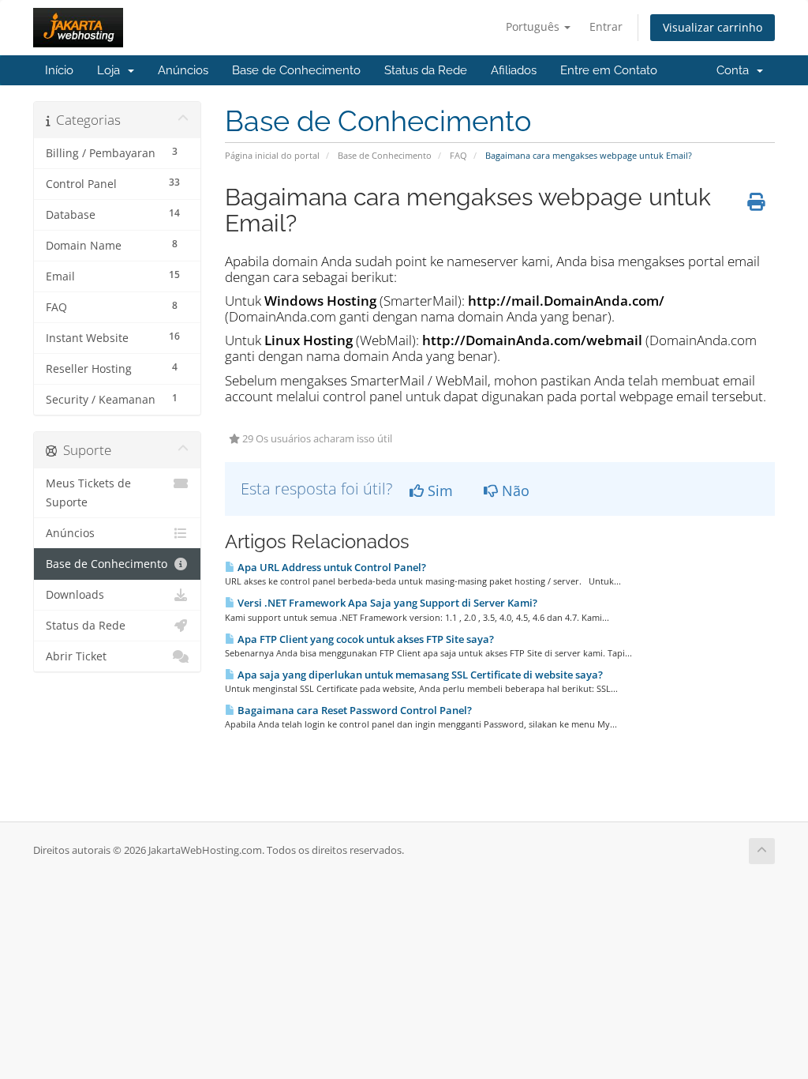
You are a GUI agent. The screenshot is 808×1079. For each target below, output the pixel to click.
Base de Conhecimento (296, 70)
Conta (735, 70)
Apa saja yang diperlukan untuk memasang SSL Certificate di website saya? (419, 674)
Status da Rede (425, 70)
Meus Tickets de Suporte (88, 492)
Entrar (606, 26)
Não (513, 490)
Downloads (75, 595)
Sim (438, 490)
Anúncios (183, 70)
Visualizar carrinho (712, 27)
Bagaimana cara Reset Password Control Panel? (353, 710)
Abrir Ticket (76, 656)
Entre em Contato (608, 70)
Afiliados (514, 70)
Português (534, 26)
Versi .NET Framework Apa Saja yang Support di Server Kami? (386, 603)
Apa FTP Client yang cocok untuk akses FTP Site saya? (364, 639)
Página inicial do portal (272, 155)
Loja (111, 70)
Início (59, 70)
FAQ (458, 155)
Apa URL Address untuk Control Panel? (330, 567)
